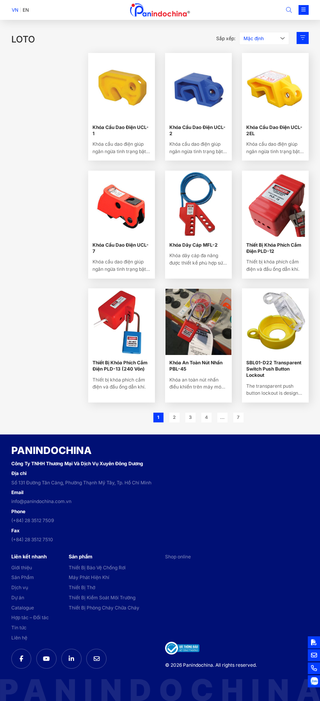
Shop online (178, 557)
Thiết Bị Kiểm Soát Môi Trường (102, 597)
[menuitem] (15, 9)
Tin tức (19, 627)
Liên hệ (19, 638)
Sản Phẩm (22, 577)
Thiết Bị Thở (82, 587)
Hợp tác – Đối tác (30, 617)
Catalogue (22, 608)
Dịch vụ (19, 587)
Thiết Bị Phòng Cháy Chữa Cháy (104, 608)
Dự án (17, 597)
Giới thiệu (21, 567)
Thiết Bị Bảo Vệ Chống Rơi (97, 567)
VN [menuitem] (15, 10)
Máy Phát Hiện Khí (89, 577)
